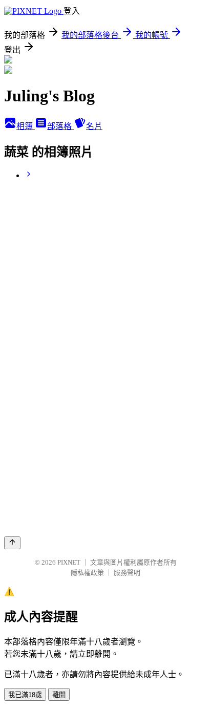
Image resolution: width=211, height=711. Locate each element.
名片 (94, 126)
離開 (59, 695)
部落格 (60, 126)
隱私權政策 (87, 572)
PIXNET (68, 562)
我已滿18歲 (25, 695)
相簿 (25, 126)
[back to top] (12, 542)
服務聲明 (127, 572)
